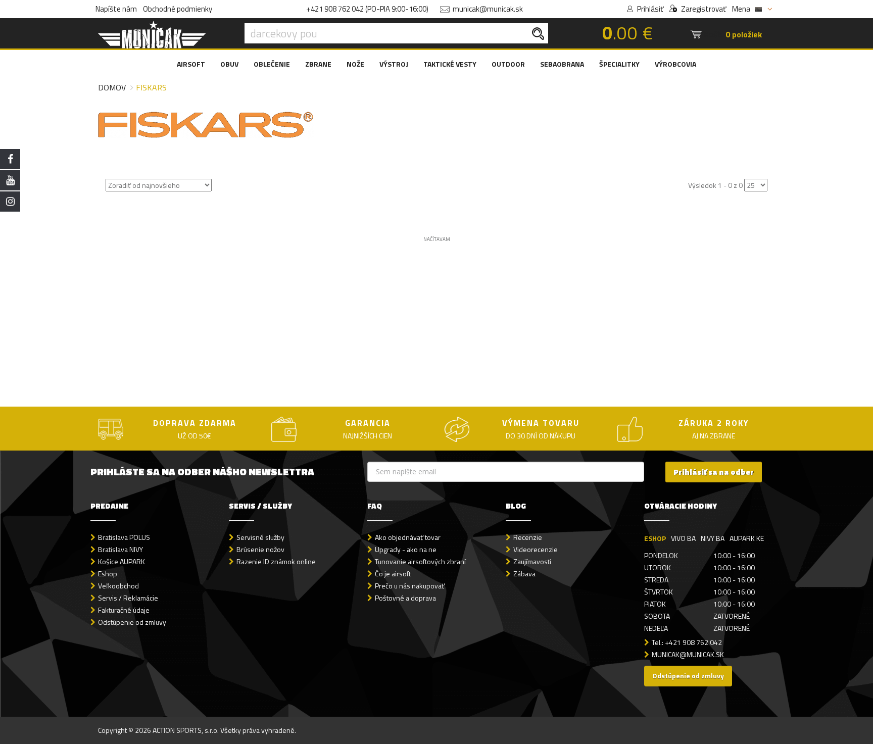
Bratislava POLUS (124, 537)
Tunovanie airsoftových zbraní (420, 561)
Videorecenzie (535, 549)
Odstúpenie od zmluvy (132, 622)
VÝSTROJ (393, 64)
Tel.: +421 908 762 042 (687, 642)
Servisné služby (260, 537)
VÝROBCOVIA (675, 64)
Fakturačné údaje (124, 610)
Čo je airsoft (393, 573)
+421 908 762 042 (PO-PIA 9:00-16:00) (367, 9)
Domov (112, 87)
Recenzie (527, 537)
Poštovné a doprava (405, 597)
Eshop (107, 573)
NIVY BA (712, 538)
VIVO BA (683, 538)
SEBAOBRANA (562, 64)
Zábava (524, 573)
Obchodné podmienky (177, 9)
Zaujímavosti (532, 561)
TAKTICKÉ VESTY (449, 64)
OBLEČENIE (272, 64)
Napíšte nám (116, 9)
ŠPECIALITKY (619, 64)
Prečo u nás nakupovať (410, 585)
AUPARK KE (747, 538)
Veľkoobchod (118, 585)
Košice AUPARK (121, 561)
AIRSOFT (191, 64)
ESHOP (655, 538)
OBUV (229, 64)
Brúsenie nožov (260, 549)
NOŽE (355, 64)
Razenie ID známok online (276, 561)
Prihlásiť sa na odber (713, 472)
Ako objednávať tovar (408, 537)
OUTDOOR (508, 64)
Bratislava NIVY (120, 549)
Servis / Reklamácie (128, 597)
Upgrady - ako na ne (406, 549)
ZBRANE (318, 64)
